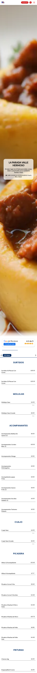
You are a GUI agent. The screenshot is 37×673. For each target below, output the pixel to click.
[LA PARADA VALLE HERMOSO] (5, 2)
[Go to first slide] (35, 355)
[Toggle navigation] (34, 2)
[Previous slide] (1, 355)
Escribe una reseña (10, 344)
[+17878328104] (30, 2)
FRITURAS (7, 355)
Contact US (24, 2)
